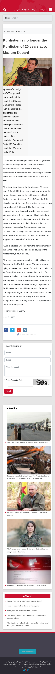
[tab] (27, 596)
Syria (13, 18)
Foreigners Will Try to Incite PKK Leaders (22, 610)
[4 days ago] (29, 569)
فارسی (17, 9)
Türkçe (42, 9)
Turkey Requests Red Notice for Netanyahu (23, 606)
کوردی (34, 9)
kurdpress (27, 4)
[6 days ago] (29, 426)
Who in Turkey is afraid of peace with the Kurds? (24, 601)
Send (8, 391)
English (25, 9)
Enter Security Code (13, 380)
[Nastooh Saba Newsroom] (27, 670)
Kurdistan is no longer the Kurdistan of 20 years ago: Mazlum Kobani (25, 46)
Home (7, 18)
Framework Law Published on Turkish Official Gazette (26, 585)
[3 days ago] (29, 460)
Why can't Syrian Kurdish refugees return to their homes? (27, 442)
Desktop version (27, 651)
